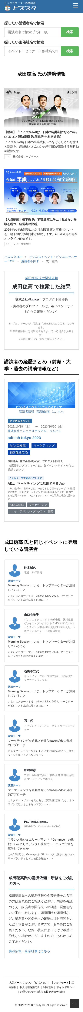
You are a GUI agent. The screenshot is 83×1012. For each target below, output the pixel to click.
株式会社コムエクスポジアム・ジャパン (34, 431)
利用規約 (48, 987)
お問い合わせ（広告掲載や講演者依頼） (43, 991)
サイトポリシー (65, 987)
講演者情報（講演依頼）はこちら (41, 411)
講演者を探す (30, 261)
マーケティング (44, 445)
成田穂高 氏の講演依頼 (41, 278)
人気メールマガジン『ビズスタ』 (28, 982)
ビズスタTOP (13, 256)
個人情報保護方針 (30, 987)
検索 (69, 32)
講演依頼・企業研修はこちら (29, 951)
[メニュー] (75, 5)
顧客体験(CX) (19, 452)
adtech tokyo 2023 (24, 438)
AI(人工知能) (18, 445)
